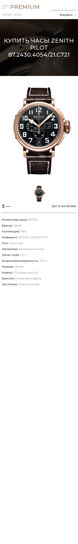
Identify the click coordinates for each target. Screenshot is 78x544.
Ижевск (66, 15)
